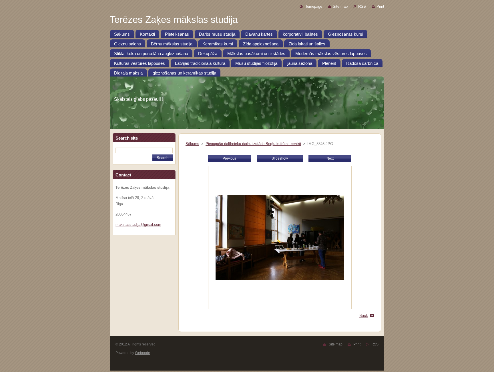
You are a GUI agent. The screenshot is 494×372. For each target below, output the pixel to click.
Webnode (142, 353)
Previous (229, 158)
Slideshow (280, 158)
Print (380, 6)
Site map (340, 6)
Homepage (313, 6)
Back (363, 315)
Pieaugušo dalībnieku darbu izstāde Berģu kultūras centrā (253, 144)
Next (330, 158)
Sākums (192, 144)
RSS (362, 6)
